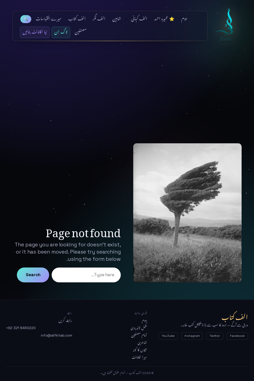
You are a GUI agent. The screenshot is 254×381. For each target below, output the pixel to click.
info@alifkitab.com (56, 335)
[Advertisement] (127, 89)
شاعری (142, 343)
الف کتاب (227, 26)
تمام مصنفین (139, 335)
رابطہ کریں (65, 320)
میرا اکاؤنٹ (139, 357)
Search (33, 274)
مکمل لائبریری (139, 328)
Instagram (192, 336)
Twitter (215, 336)
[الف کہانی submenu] (126, 19)
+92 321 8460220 (21, 328)
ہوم (144, 320)
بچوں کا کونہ (140, 350)
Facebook (237, 336)
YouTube (168, 336)
